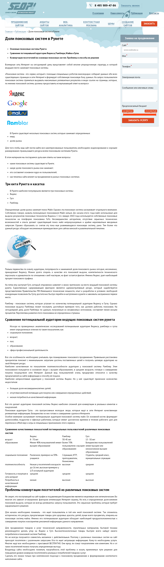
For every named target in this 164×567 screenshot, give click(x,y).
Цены (111, 23)
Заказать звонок (130, 5)
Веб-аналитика (66, 23)
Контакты (154, 13)
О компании (98, 13)
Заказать (149, 23)
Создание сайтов (128, 23)
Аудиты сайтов (44, 23)
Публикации (137, 13)
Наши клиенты (117, 13)
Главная (9, 31)
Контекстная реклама (91, 23)
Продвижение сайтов (19, 23)
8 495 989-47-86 (105, 5)
